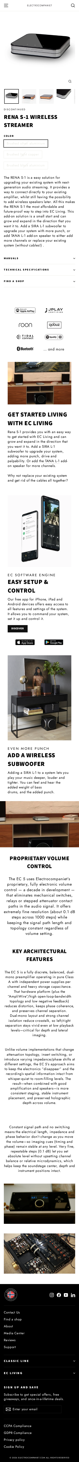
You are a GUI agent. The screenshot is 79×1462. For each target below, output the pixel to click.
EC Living (13, 1373)
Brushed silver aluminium (26, 143)
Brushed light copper (23, 154)
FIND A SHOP (14, 281)
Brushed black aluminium (26, 165)
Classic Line (16, 1361)
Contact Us (12, 1312)
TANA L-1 (52, 460)
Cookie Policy (14, 1446)
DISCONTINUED (15, 109)
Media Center (14, 1333)
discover (17, 628)
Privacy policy (14, 1439)
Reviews (10, 1340)
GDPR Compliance (18, 1432)
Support (10, 1347)
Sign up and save (21, 1387)
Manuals (11, 258)
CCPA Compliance (18, 1426)
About (8, 1326)
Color (9, 136)
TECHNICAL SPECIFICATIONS (26, 269)
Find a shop (13, 1319)
